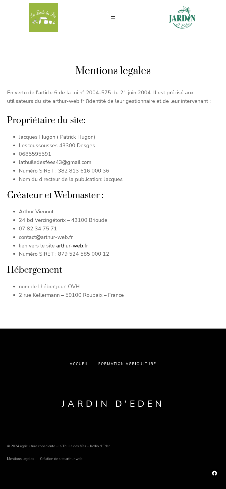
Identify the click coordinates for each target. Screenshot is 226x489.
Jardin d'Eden (113, 404)
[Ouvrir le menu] (113, 17)
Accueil (79, 363)
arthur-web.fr (72, 245)
